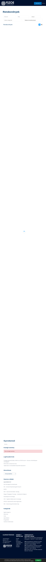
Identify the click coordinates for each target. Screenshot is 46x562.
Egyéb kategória (7, 512)
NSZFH (5, 489)
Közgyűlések (6, 519)
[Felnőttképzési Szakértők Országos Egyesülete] (7, 3)
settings (32, 560)
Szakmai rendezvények (8, 521)
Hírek (5, 516)
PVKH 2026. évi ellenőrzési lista (10, 463)
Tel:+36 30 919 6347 (7, 541)
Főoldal (17, 538)
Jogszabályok (6, 518)
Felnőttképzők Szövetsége (9, 496)
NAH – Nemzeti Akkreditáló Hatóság (11, 491)
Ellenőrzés (6, 514)
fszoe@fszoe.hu (6, 542)
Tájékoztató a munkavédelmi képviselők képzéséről (14, 465)
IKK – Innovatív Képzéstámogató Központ (12, 486)
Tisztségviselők (19, 542)
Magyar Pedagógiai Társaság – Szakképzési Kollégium (15, 494)
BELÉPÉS (38, 3)
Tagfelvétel (18, 544)
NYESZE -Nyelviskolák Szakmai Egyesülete (12, 501)
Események (18, 541)
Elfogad (38, 560)
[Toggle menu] (44, 3)
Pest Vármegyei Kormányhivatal (10, 484)
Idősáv (33, 16)
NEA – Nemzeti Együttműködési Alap (11, 504)
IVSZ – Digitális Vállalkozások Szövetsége (12, 499)
